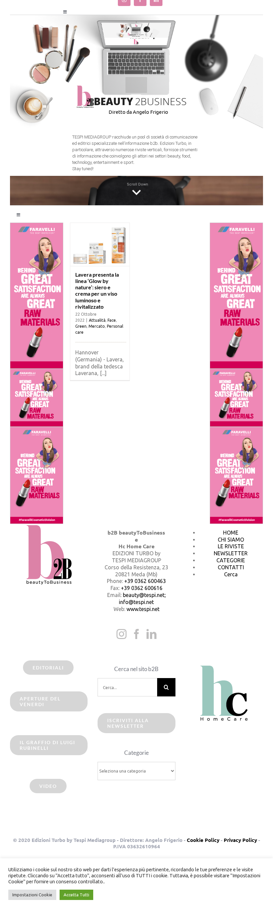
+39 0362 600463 (145, 581)
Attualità (97, 320)
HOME (230, 533)
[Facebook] (136, 634)
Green (81, 326)
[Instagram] (122, 634)
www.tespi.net (143, 609)
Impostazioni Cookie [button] (32, 894)
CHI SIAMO (231, 540)
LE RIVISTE (231, 546)
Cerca (231, 574)
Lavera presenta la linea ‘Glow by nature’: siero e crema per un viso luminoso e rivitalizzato (97, 290)
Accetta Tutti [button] (76, 894)
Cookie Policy (203, 840)
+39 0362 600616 (141, 588)
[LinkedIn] (151, 634)
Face (112, 320)
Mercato (97, 326)
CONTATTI (231, 567)
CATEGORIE (230, 560)
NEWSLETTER (231, 553)
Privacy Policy (240, 840)
